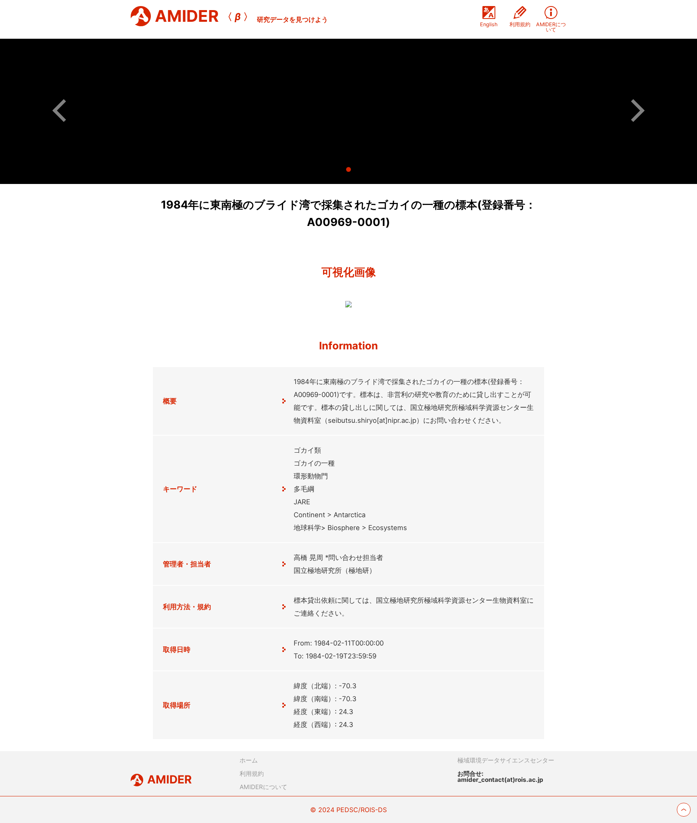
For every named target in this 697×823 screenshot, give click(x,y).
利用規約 (252, 773)
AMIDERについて (263, 787)
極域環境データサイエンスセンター (505, 760)
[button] (63, 110)
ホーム (249, 760)
